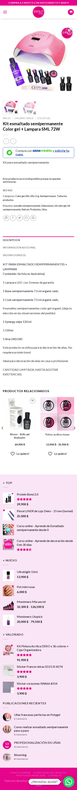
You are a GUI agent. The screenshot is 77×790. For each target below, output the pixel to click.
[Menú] (5, 12)
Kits (28, 196)
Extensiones (47, 205)
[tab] (38, 240)
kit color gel (61, 205)
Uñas (44, 209)
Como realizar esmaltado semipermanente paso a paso (41, 728)
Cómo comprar (20, 772)
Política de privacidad (31, 775)
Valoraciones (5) (14, 255)
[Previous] (9, 61)
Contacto (54, 775)
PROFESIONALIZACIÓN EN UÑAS (37, 742)
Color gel (44, 118)
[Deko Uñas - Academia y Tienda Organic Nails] (38, 12)
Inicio (7, 118)
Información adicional (19, 247)
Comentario (20, 719)
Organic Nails (23, 118)
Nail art (25, 209)
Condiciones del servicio (49, 772)
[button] (68, 781)
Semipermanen (48, 196)
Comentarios (21, 747)
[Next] (68, 61)
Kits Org (34, 196)
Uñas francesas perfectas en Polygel (37, 714)
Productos (35, 209)
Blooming (20, 755)
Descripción (11, 240)
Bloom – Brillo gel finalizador (20, 436)
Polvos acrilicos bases (57, 434)
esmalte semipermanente (27, 205)
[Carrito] (71, 12)
